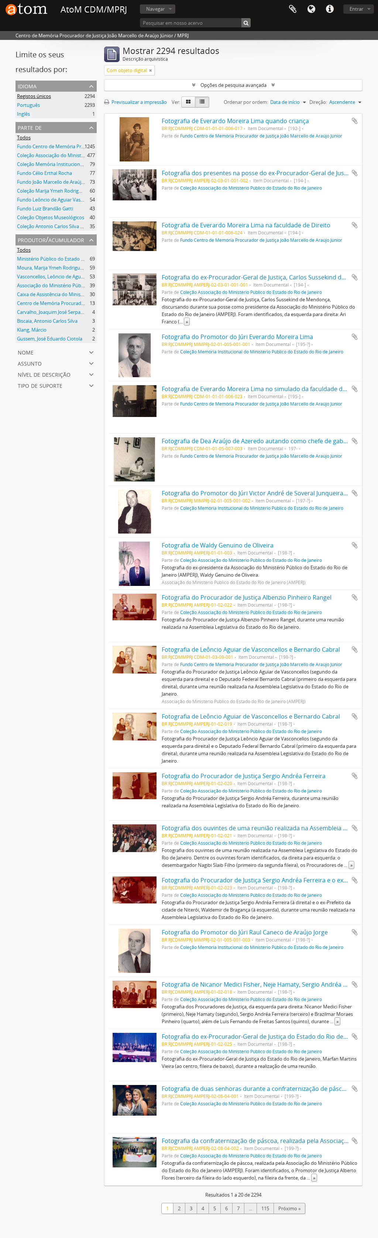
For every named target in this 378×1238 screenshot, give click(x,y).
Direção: (318, 102)
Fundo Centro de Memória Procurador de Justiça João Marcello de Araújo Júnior (261, 136)
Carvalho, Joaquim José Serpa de (52, 312)
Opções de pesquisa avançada (233, 85)
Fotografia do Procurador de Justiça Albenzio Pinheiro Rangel (246, 597)
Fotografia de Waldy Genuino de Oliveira (218, 545)
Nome (26, 352)
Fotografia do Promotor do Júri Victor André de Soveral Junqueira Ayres (261, 493)
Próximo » (289, 1208)
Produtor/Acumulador (51, 239)
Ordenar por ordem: (246, 102)
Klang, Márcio (32, 329)
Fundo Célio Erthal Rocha (44, 173)
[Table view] (202, 102)
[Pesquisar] (246, 22)
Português (28, 105)
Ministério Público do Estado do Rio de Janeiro (67, 258)
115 (265, 1208)
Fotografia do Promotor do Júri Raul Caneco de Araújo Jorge (245, 932)
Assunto (30, 363)
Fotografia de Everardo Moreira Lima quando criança (235, 121)
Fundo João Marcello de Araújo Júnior (57, 182)
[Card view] (188, 102)
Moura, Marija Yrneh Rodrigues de (54, 267)
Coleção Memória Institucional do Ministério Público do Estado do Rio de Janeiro (261, 352)
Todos (24, 137)
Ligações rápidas (329, 9)
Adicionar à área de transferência (354, 121)
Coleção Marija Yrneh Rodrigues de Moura (63, 190)
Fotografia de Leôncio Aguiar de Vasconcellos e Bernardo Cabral (251, 649)
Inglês (23, 114)
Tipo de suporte (40, 385)
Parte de (30, 127)
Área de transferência (293, 9)
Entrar (356, 9)
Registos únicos (34, 96)
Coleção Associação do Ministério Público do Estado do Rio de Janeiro (251, 188)
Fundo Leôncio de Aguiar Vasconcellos (59, 199)
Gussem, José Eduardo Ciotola (49, 338)
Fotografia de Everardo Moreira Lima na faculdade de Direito (246, 225)
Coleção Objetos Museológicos (50, 217)
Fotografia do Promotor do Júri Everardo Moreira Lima (237, 337)
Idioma (311, 9)
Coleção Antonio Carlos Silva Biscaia (56, 226)
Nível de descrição (44, 374)
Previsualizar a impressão (138, 102)
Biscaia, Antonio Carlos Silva (47, 321)
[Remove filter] (150, 70)
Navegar (155, 9)
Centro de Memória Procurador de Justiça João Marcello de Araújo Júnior (96, 303)
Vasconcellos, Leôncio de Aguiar (51, 276)
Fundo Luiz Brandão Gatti (45, 208)
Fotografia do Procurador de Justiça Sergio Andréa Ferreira (244, 776)
